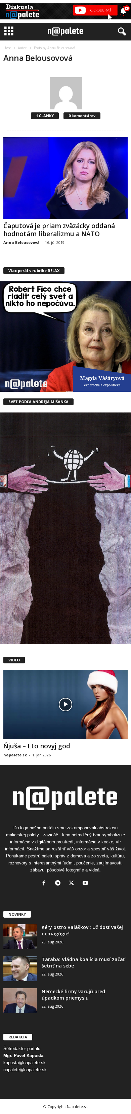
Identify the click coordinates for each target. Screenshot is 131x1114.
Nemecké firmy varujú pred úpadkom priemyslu (73, 994)
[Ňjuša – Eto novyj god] (65, 704)
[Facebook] (45, 883)
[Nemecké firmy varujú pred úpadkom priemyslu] (20, 1000)
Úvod (7, 47)
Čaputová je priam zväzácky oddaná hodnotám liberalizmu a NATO (59, 229)
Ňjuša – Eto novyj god (36, 746)
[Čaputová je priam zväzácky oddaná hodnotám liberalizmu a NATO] (65, 178)
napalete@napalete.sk (25, 1069)
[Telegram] (59, 883)
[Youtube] (86, 883)
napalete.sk (15, 754)
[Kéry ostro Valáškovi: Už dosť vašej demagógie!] (20, 936)
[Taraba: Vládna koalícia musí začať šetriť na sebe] (20, 968)
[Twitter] (73, 883)
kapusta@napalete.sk (24, 1062)
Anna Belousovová (21, 242)
